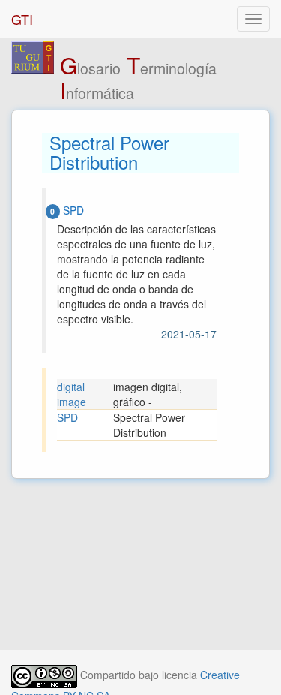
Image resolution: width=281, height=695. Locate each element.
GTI (22, 19)
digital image (71, 394)
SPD (67, 417)
